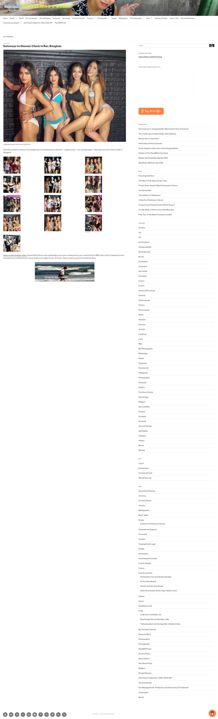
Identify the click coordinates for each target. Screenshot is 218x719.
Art (140, 232)
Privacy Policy (144, 654)
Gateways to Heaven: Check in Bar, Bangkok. (32, 46)
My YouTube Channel (147, 629)
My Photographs (146, 349)
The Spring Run (145, 190)
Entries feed (144, 468)
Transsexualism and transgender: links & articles (160, 624)
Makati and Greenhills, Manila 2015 (153, 158)
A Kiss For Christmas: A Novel (151, 200)
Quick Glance (144, 659)
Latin (141, 339)
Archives (142, 496)
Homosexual (144, 310)
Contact (142, 539)
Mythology (143, 353)
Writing (142, 450)
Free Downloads (136, 18)
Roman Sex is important (149, 139)
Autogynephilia (145, 247)
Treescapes (143, 692)
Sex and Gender (31, 18)
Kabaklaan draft (145, 606)
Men (140, 344)
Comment (56, 18)
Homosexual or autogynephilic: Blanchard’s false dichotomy (164, 129)
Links (148, 18)
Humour (142, 324)
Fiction (141, 281)
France (141, 286)
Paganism (143, 363)
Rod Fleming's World (46, 6)
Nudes (141, 358)
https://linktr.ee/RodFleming (150, 57)
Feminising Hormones (148, 558)
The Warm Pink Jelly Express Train (153, 181)
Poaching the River (146, 176)
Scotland (142, 416)
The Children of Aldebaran (149, 195)
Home (5, 18)
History (142, 305)
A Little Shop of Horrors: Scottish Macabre (156, 210)
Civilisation (143, 261)
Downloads (143, 554)
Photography (102, 18)
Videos (141, 441)
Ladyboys (143, 334)
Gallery (141, 596)
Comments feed (145, 473)
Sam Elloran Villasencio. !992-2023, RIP (38, 23)
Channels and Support (11, 23)
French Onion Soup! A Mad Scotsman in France (158, 185)
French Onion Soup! (147, 291)
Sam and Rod (144, 407)
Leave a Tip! (174, 18)
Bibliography (123, 18)
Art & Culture (144, 242)
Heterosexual (144, 300)
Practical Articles (78, 18)
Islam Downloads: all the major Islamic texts (158, 591)
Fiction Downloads (148, 581)
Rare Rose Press (145, 663)
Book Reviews (144, 252)
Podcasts (142, 382)
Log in (141, 463)
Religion (142, 402)
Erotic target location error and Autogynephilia (158, 148)
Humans (142, 320)
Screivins (142, 421)
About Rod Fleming (187, 18)
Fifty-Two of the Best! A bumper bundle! (155, 215)
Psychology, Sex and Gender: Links (154, 619)
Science (90, 18)
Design (113, 18)
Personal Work (145, 634)
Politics (142, 387)
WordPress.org (145, 478)
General (142, 295)
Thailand (142, 436)
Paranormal (144, 368)
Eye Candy (66, 18)
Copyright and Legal (147, 544)
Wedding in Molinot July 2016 (151, 163)
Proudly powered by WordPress (107, 713)
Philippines (143, 373)
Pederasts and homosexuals (150, 143)
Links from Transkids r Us (150, 615)
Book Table (143, 515)
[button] (23, 165)
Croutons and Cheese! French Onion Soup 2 (157, 205)
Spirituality (143, 431)
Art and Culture (45, 18)
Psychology (143, 397)
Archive (142, 228)
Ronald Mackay (145, 673)
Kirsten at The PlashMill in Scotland (153, 153)
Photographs (144, 639)
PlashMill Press (60, 23)
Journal (142, 329)
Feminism (143, 276)
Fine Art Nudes (145, 563)
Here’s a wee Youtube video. (15, 255)
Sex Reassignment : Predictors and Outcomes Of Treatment (163, 687)
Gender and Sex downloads (151, 586)
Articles (142, 505)
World (21, 18)
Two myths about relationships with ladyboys (157, 134)
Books (12, 18)
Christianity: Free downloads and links (156, 577)
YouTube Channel (161, 18)
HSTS (141, 315)
